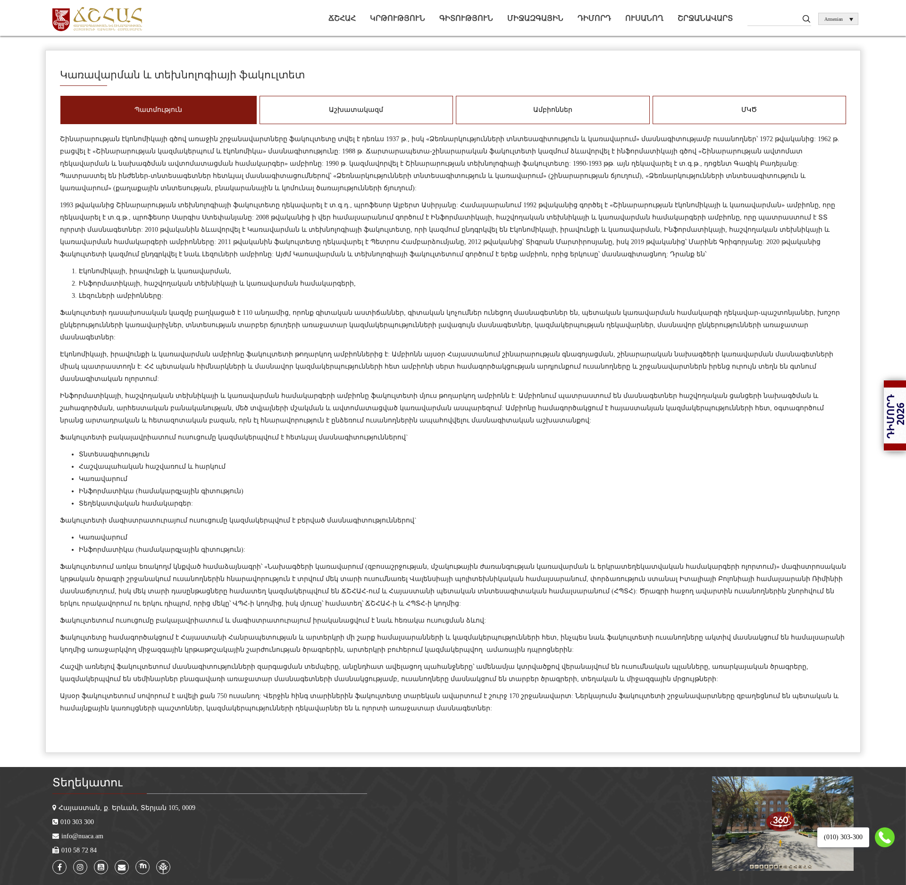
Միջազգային (535, 18)
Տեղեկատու (87, 782)
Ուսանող (644, 18)
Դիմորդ (594, 18)
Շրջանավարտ (705, 18)
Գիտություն (466, 18)
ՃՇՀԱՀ (342, 18)
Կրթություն (397, 18)
